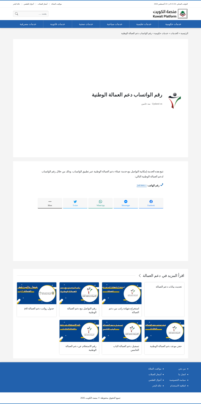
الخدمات (174, 33)
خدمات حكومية (161, 33)
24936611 (142, 185)
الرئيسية (184, 33)
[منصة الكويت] (170, 14)
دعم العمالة (152, 276)
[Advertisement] (100, 65)
